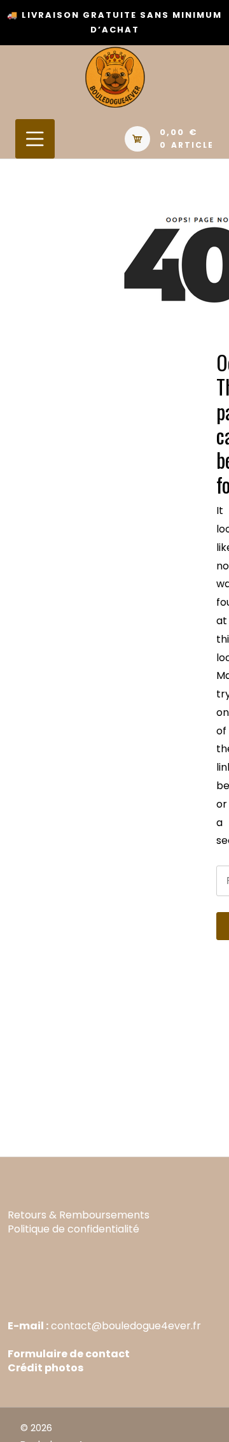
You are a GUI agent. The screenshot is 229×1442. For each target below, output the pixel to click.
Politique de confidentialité (73, 1229)
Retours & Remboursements (78, 1215)
